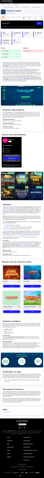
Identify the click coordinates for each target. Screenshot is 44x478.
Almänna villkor (26, 437)
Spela (39, 23)
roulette (4, 209)
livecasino (17, 65)
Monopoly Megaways (8, 306)
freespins (12, 128)
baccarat (32, 243)
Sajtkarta (9, 456)
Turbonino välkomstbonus (8, 7)
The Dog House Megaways (30, 306)
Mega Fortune (35, 233)
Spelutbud (17, 7)
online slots (11, 65)
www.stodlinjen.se (11, 26)
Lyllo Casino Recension (7, 145)
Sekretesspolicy (10, 447)
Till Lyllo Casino (11, 158)
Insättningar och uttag (36, 7)
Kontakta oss (10, 440)
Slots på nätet (26, 460)
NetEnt (29, 244)
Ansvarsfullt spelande (27, 453)
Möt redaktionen (26, 447)
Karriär (8, 450)
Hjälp (8, 443)
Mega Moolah (13, 234)
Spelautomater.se (10, 430)
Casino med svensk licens (28, 456)
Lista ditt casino (26, 440)
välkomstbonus (14, 112)
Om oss (8, 437)
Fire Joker (5, 281)
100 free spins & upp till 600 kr (12, 155)
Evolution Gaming (22, 244)
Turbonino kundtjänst (25, 7)
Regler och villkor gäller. (37, 25)
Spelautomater (3, 4)
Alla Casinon (9, 4)
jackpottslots (23, 65)
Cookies (9, 453)
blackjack (7, 209)
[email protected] (16, 42)
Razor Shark (26, 281)
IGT (5, 225)
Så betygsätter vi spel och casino (30, 450)
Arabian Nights (28, 233)
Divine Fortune (22, 233)
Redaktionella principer (28, 443)
